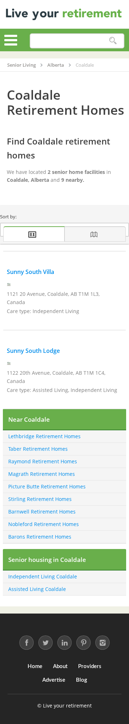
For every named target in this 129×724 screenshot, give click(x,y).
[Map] (95, 234)
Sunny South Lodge (33, 351)
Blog (81, 680)
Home (35, 666)
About (60, 666)
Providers (89, 666)
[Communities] (33, 234)
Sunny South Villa (30, 272)
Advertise (53, 680)
